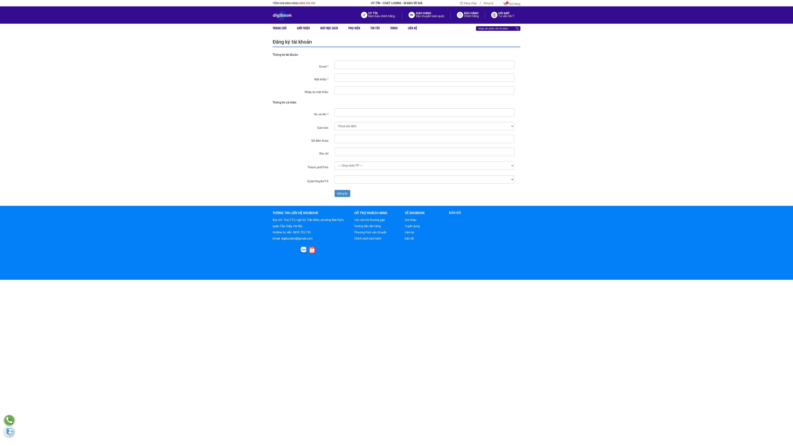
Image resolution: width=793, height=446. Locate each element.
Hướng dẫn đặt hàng (367, 226)
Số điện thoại (319, 140)
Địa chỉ (323, 153)
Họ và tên (321, 114)
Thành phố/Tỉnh (317, 167)
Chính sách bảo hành (367, 238)
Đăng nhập (470, 3)
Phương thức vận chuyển (370, 232)
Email (323, 66)
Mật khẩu (321, 79)
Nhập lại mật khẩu (316, 92)
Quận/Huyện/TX (317, 181)
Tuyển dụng (412, 226)
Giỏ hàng (513, 3)
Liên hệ (409, 232)
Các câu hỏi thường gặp (369, 220)
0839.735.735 (294, 3)
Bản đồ (409, 238)
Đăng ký (488, 3)
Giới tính (322, 127)
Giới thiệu (411, 220)
